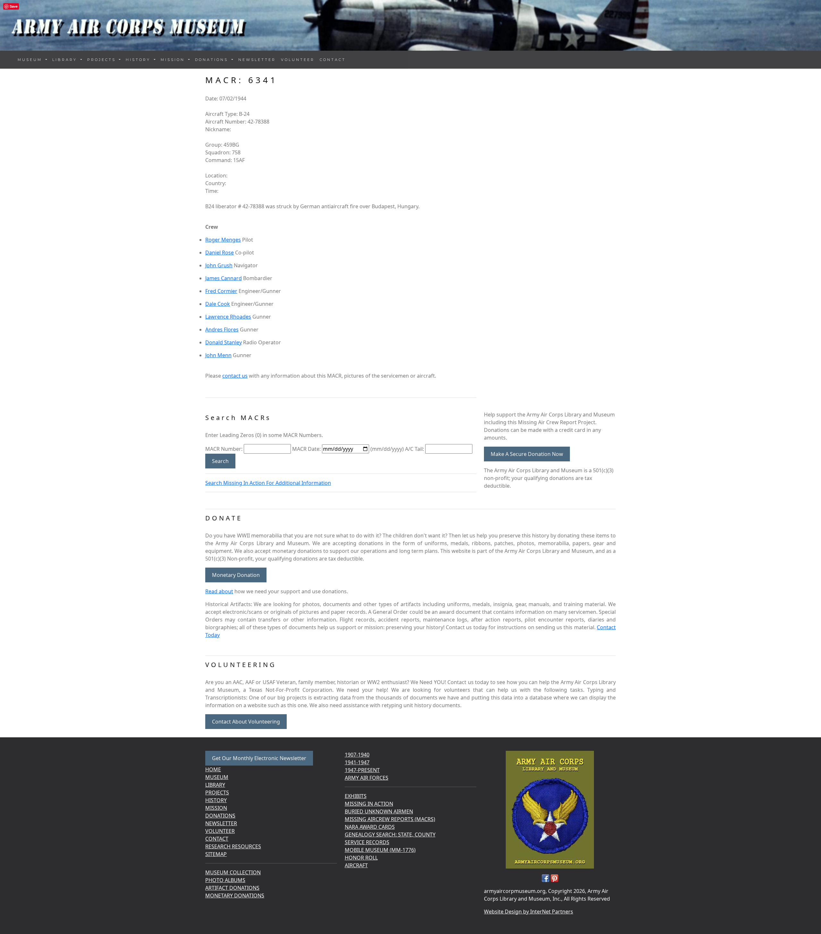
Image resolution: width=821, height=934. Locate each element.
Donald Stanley (223, 342)
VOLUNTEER (298, 59)
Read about (219, 591)
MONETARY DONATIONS (234, 895)
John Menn (218, 355)
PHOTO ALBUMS (225, 880)
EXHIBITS (356, 796)
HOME (213, 769)
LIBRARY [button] (65, 59)
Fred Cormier (221, 291)
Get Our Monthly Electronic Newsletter (259, 758)
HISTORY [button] (139, 59)
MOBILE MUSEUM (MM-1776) (380, 849)
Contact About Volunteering (246, 721)
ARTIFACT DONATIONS (232, 887)
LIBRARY (215, 784)
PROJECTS (217, 792)
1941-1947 (357, 762)
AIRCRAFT (356, 865)
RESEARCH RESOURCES (233, 846)
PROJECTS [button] (102, 59)
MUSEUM (216, 777)
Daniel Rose (219, 252)
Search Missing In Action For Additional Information (268, 482)
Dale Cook (217, 303)
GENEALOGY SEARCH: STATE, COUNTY (390, 834)
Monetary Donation (236, 574)
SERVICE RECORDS (367, 842)
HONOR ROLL (361, 857)
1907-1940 (357, 754)
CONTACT (333, 59)
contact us (235, 375)
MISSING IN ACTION (369, 803)
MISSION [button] (174, 59)
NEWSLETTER (257, 59)
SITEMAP (216, 854)
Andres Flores (222, 329)
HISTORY (216, 800)
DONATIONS (220, 815)
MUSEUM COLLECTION (233, 872)
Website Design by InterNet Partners (528, 911)
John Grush (219, 265)
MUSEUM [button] (31, 59)
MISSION (216, 807)
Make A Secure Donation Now (527, 454)
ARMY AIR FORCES (366, 777)
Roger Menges (223, 239)
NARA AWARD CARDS (370, 826)
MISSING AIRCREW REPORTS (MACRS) (390, 819)
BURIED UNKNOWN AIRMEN (379, 811)
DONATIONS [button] (212, 59)
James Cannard (223, 278)
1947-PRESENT (362, 770)
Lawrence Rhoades (228, 316)
